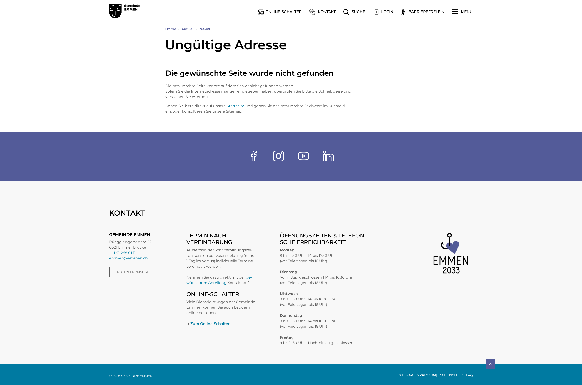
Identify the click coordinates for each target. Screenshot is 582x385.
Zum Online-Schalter (210, 324)
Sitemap (406, 375)
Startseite (235, 106)
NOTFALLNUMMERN (133, 272)
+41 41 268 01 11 (122, 253)
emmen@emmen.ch (128, 258)
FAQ (469, 375)
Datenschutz (451, 375)
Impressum (426, 375)
